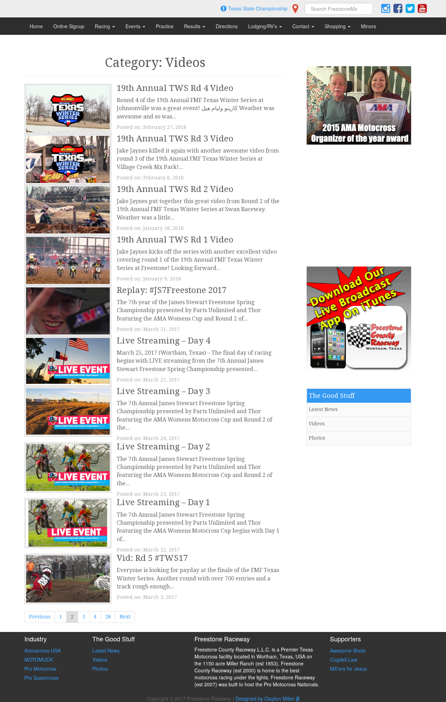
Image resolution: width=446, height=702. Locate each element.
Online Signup (68, 26)
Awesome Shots (348, 650)
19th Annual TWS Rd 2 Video (175, 189)
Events (133, 26)
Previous (40, 616)
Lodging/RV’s (263, 26)
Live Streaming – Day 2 (163, 447)
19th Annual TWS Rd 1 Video (175, 240)
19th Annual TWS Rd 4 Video (175, 88)
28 (108, 616)
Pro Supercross (41, 677)
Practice (165, 26)
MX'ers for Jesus (348, 668)
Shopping (336, 26)
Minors (368, 26)
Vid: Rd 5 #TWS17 (152, 558)
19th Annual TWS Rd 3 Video (175, 139)
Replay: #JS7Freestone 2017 (171, 290)
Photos (317, 438)
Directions (227, 26)
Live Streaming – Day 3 (163, 391)
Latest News (323, 409)
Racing (103, 26)
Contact (301, 26)
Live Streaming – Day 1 (163, 502)
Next (125, 616)
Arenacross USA (42, 650)
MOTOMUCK (38, 659)
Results (193, 26)
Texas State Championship (257, 8)
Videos (317, 423)
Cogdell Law (343, 659)
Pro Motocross (40, 668)
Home (36, 26)
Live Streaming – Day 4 (163, 341)
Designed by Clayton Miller (266, 698)
